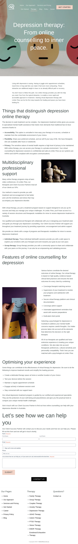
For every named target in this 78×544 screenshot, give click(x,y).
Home (22, 5)
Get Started (25, 9)
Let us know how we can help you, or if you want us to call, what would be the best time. (28, 456)
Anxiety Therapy (35, 507)
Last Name (42, 436)
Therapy (33, 9)
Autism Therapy (35, 518)
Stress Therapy (35, 525)
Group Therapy (34, 500)
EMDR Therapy (35, 529)
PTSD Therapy (34, 522)
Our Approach (30, 5)
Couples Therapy (35, 503)
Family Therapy (35, 496)
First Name (5, 436)
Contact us (57, 496)
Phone (4, 450)
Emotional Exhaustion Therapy (37, 534)
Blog (40, 9)
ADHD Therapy (35, 514)
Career (52, 9)
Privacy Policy (8, 514)
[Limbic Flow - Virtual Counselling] (11, 6)
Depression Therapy (36, 511)
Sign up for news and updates (13, 448)
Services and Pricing (44, 5)
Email (6, 442)
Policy (46, 9)
